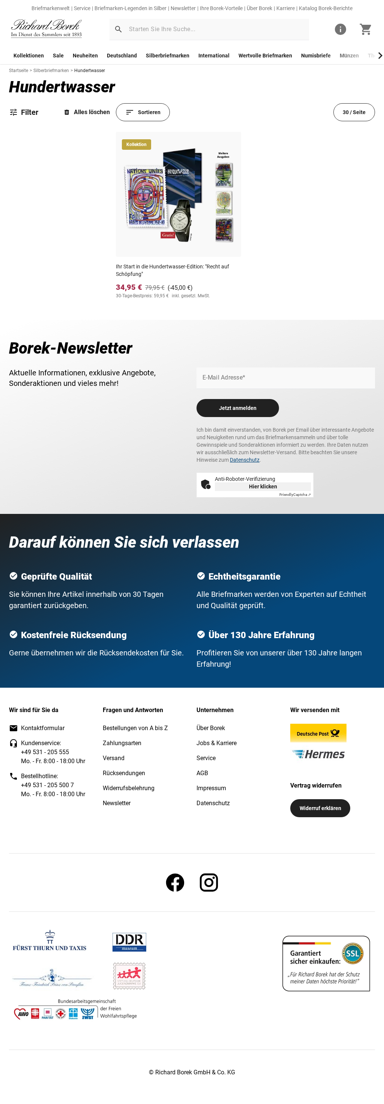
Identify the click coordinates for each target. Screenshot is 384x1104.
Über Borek (259, 8)
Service (82, 8)
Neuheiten (85, 56)
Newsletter (183, 8)
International (214, 56)
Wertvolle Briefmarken (265, 56)
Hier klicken (263, 486)
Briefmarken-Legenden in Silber (130, 8)
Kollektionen (29, 56)
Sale (58, 56)
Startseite (18, 70)
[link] (46, 29)
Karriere (285, 8)
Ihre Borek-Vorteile (221, 8)
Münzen (349, 56)
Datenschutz (245, 460)
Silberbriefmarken (167, 56)
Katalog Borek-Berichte (325, 8)
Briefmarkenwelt (51, 8)
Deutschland (122, 56)
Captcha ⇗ (295, 495)
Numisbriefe (316, 56)
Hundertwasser (89, 70)
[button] (118, 29)
